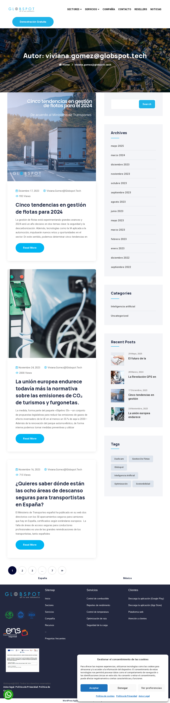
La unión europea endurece (139, 415)
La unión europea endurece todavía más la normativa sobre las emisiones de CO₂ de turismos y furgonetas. (49, 392)
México (127, 578)
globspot (119, 467)
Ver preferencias (151, 688)
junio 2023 (117, 211)
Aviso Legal (144, 696)
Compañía (109, 9)
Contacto (124, 9)
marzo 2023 (118, 229)
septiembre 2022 (121, 267)
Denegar (123, 688)
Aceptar (94, 688)
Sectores (73, 9)
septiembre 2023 (121, 192)
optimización (121, 484)
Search (147, 104)
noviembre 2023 (120, 173)
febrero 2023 (119, 239)
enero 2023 (118, 248)
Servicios (91, 9)
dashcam (119, 459)
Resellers (140, 9)
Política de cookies (105, 696)
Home (66, 64)
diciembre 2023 (120, 164)
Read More (30, 247)
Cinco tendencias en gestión (141, 396)
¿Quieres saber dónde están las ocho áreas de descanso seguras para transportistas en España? (50, 494)
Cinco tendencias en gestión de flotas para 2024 (51, 208)
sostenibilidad (143, 484)
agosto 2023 (118, 201)
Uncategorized (119, 315)
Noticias (155, 9)
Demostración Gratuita (33, 21)
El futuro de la (137, 358)
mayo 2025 (117, 145)
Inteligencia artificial (123, 306)
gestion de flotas (141, 459)
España (42, 578)
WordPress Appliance (72, 700)
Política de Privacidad (126, 696)
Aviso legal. (9, 687)
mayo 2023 (117, 220)
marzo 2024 (118, 155)
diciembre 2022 (120, 257)
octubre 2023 (119, 183)
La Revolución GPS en (142, 376)
